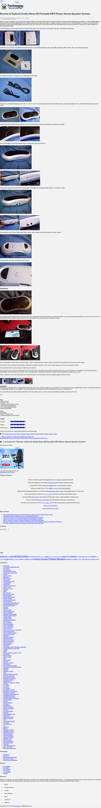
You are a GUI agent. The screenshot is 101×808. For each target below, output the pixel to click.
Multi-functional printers (10, 665)
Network (5, 670)
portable (23, 434)
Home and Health (8, 625)
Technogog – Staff (8, 758)
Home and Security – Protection (12, 630)
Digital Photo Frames (9, 597)
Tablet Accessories (8, 717)
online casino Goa (52, 482)
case (46, 556)
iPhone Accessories (8, 641)
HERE (35, 431)
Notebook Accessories (9, 678)
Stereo (51, 434)
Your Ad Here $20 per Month (50, 508)
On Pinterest (6, 769)
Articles (24, 556)
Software (5, 712)
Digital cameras (7, 595)
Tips (83, 559)
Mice (4, 658)
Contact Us (6, 754)
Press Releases (7, 700)
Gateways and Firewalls (9, 614)
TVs (4, 725)
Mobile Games (7, 660)
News (4, 672)
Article (17, 556)
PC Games (6, 687)
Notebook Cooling (8, 680)
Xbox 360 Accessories (9, 745)
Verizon (89, 559)
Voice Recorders (7, 734)
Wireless (97, 559)
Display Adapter (7, 598)
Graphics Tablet (7, 618)
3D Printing (6, 565)
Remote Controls (8, 707)
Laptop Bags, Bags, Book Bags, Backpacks (14, 647)
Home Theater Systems (9, 632)
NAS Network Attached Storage (12, 667)
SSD (72, 559)
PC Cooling (6, 685)
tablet (75, 559)
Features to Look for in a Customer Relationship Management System (22, 519)
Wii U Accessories (8, 741)
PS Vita (37, 434)
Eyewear (5, 607)
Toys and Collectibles (9, 721)
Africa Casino (35, 497)
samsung (68, 559)
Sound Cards (6, 715)
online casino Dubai (48, 485)
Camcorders (6, 580)
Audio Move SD (9, 434)
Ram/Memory (7, 705)
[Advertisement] (50, 540)
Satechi (42, 434)
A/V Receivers (7, 570)
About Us (5, 756)
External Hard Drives (9, 605)
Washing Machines (8, 737)
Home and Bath (7, 622)
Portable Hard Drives (9, 697)
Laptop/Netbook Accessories (11, 648)
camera (43, 556)
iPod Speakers (7, 644)
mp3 (15, 434)
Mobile (11, 559)
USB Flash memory (8, 729)
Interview (5, 635)
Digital (53, 556)
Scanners (5, 709)
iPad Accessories (7, 638)
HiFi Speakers (7, 621)
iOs (87, 556)
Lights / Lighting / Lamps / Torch (12, 652)
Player (18, 434)
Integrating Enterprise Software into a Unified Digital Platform (20, 516)
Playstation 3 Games (9, 692)
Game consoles (7, 610)
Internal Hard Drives (8, 634)
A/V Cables (6, 568)
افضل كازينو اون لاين (49, 494)
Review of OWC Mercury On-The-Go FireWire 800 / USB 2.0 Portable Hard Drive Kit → (24, 438)
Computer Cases (7, 588)
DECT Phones (7, 592)
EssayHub (67, 488)
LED (4, 559)
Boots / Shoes (7, 578)
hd (77, 556)
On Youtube (6, 770)
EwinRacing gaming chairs (7, 472)
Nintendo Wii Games (9, 677)
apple (11, 556)
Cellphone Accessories (9, 585)
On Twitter (6, 767)
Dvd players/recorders (9, 600)
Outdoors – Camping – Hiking (11, 682)
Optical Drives (7, 681)
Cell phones (6, 584)
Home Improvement (9, 631)
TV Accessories (7, 724)
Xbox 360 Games (8, 747)
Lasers (5, 651)
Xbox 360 (5, 744)
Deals (4, 591)
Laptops (5, 650)
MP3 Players (6, 664)
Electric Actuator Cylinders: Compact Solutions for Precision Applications (23, 520)
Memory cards (7, 657)
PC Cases (5, 684)
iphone (93, 556)
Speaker (46, 434)
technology (79, 559)
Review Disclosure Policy (10, 757)
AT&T (29, 556)
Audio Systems (7, 575)
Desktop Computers (8, 594)
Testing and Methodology (10, 760)
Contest (5, 590)
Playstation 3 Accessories (10, 691)
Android (3, 556)
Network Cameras (8, 671)
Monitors (5, 661)
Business (39, 556)
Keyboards (6, 645)
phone (27, 559)
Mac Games (6, 654)
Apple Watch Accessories (10, 573)
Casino (50, 556)
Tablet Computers (8, 718)
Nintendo (17, 559)
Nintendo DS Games (9, 675)
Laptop (1, 559)
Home (80, 556)
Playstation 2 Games (9, 690)
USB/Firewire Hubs (8, 732)
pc (23, 559)
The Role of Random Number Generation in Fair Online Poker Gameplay (23, 523)
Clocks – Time (7, 587)
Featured (5, 608)
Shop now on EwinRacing (51, 505)
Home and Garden (8, 624)
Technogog (17, 806)
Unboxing (6, 727)
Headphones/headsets (9, 620)
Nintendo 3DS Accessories (10, 674)
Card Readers (7, 583)
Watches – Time (7, 738)
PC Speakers (6, 688)
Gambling (59, 556)
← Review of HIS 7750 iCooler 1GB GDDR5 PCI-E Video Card (17, 436)
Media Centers (7, 655)
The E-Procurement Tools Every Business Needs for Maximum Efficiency (23, 517)
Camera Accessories (8, 581)
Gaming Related (7, 612)
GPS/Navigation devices (10, 615)
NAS (14, 559)
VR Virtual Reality (8, 735)
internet (84, 556)
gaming (73, 556)
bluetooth (34, 556)
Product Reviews (30, 434)
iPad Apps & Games (8, 640)
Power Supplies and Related (11, 698)
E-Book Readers (7, 601)
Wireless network (8, 742)
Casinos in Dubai (60, 479)
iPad (90, 556)
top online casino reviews (56, 491)
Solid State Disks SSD (9, 714)
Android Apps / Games (9, 571)
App (8, 556)
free (56, 556)
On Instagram (7, 772)
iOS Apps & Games (8, 637)
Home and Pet (7, 628)
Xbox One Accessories (9, 748)
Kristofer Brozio (8, 18)
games (68, 556)
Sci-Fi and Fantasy (8, 711)
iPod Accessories (8, 642)
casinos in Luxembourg (43, 500)
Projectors (6, 704)
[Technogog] (12, 9)
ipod (97, 556)
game (64, 556)
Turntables (6, 722)
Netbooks (6, 668)
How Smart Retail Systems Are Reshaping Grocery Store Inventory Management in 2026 (28, 514)
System (55, 434)
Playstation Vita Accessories (11, 694)
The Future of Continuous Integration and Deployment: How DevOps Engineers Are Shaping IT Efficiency (32, 521)
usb (86, 559)
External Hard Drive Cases (10, 604)
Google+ (5, 773)
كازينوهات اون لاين (46, 502)
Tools (4, 719)
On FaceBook (6, 766)
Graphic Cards (7, 617)
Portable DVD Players (9, 695)
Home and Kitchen (8, 627)
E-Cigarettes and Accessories (11, 602)
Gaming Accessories (8, 611)
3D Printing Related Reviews (11, 567)
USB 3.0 (5, 728)
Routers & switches (8, 708)
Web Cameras (7, 739)
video (92, 559)
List (7, 559)
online (21, 559)
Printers (5, 701)
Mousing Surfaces (8, 662)
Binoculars (6, 577)
